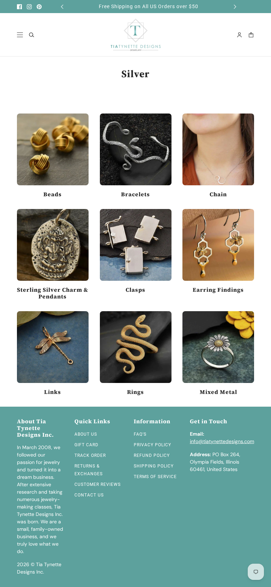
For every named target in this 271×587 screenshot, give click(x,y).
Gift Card (86, 444)
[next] (235, 6)
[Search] (32, 35)
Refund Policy (152, 455)
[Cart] (251, 35)
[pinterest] (39, 7)
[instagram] (29, 7)
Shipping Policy (154, 466)
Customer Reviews (97, 484)
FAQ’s (140, 434)
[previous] (62, 6)
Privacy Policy (152, 444)
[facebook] (19, 7)
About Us (85, 434)
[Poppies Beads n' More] (136, 35)
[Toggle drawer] (20, 35)
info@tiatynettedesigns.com (222, 441)
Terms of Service (155, 476)
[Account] (239, 35)
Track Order (90, 455)
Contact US (89, 495)
